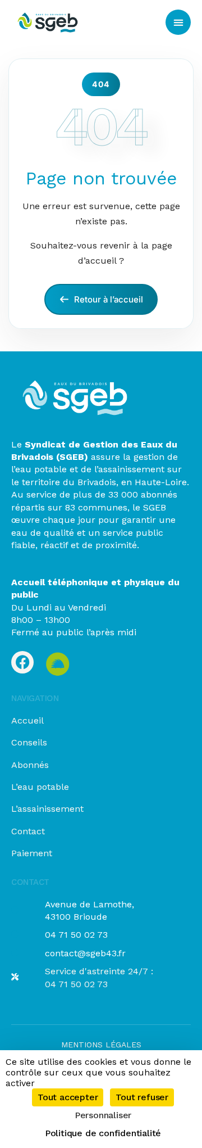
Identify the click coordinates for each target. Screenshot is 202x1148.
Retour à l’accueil (107, 299)
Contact (28, 831)
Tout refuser (142, 1097)
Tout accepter (68, 1097)
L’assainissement (47, 808)
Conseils (29, 742)
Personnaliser (103, 1115)
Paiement (31, 853)
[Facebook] (22, 662)
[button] (178, 22)
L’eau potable (40, 786)
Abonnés (30, 765)
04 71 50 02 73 (76, 934)
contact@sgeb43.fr (85, 953)
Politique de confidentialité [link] (103, 1133)
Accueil (27, 720)
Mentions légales (101, 1044)
